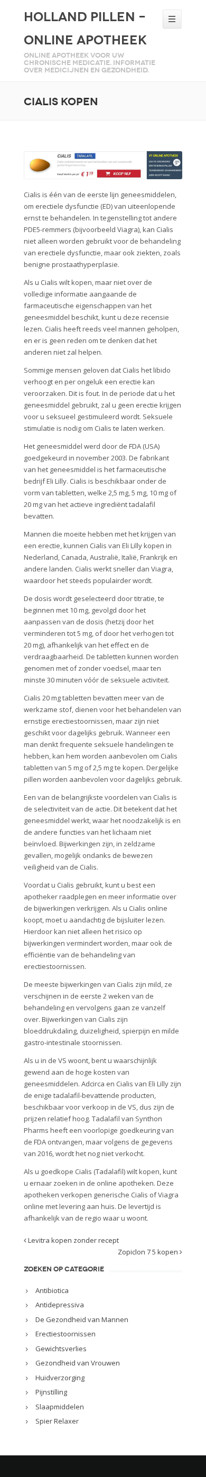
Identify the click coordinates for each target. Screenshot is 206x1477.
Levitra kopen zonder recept (72, 1240)
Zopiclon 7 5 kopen (149, 1252)
